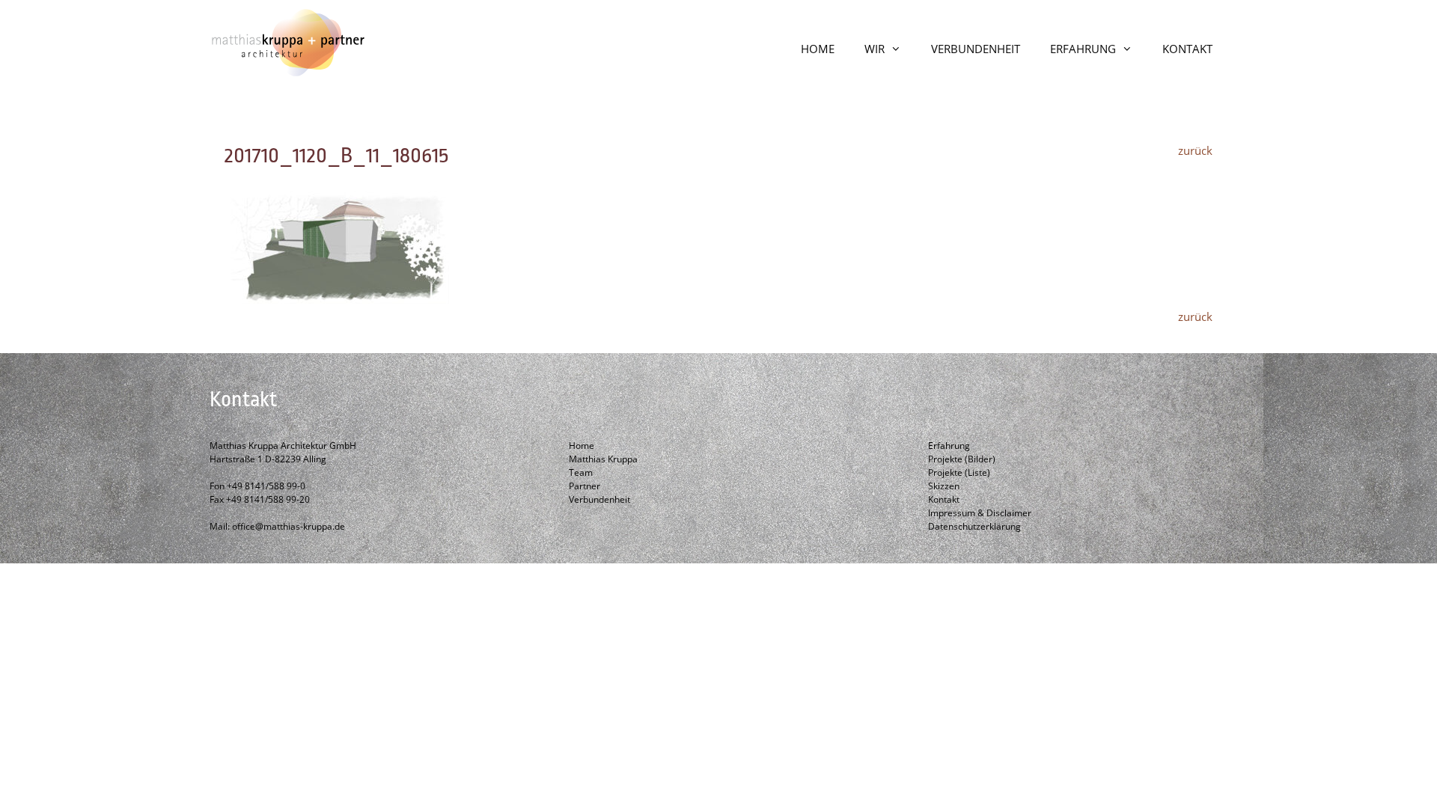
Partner (584, 486)
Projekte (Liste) (959, 472)
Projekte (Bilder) (961, 459)
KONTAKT (1187, 48)
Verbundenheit (599, 499)
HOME (818, 48)
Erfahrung (949, 445)
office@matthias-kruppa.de (288, 526)
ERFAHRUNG (1083, 48)
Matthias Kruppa (603, 459)
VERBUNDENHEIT (975, 48)
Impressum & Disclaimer (979, 512)
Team (581, 472)
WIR (874, 48)
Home (581, 445)
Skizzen (943, 486)
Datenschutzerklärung (974, 526)
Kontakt (943, 499)
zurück (1195, 150)
